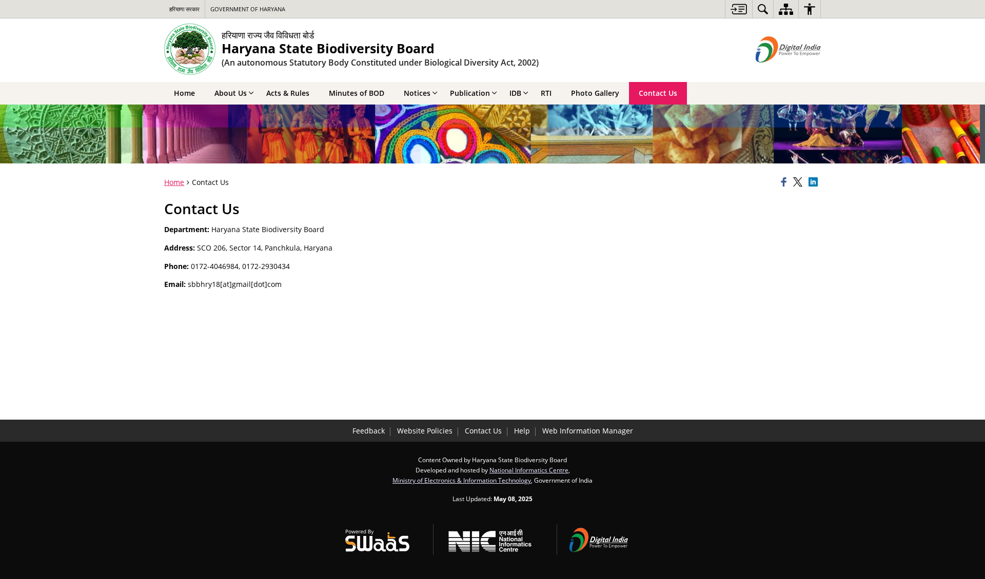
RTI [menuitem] (546, 93)
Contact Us (483, 431)
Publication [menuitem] (470, 93)
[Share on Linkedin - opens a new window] (815, 182)
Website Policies (424, 431)
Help (522, 431)
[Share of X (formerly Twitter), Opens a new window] (799, 182)
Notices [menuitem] (417, 93)
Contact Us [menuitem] (658, 93)
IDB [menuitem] (515, 93)
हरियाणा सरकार (184, 9)
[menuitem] (763, 9)
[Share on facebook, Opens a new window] (785, 182)
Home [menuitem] (184, 93)
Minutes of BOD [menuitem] (356, 93)
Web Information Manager (587, 431)
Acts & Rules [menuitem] (287, 93)
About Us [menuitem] (230, 93)
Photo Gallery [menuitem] (595, 93)
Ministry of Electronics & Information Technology (461, 480)
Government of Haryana (247, 9)
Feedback (368, 431)
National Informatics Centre (528, 470)
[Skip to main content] (738, 9)
